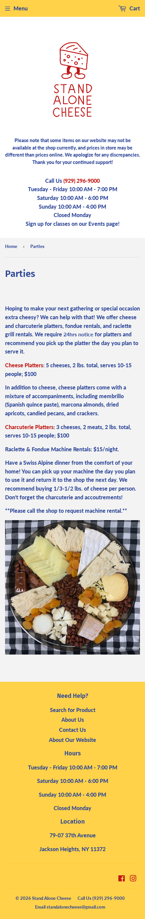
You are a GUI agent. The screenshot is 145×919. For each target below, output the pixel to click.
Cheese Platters (24, 365)
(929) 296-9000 (81, 180)
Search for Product (72, 710)
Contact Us (72, 729)
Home (11, 246)
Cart (134, 8)
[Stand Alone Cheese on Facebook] (121, 879)
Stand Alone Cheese (51, 898)
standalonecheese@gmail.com (76, 907)
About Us (72, 719)
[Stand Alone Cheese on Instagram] (133, 879)
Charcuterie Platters (29, 427)
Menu (20, 8)
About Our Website (72, 740)
